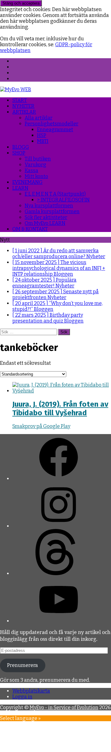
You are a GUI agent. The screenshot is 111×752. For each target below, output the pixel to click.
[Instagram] (58, 526)
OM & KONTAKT (30, 229)
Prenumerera (22, 665)
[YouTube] (58, 621)
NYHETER (23, 106)
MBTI (42, 141)
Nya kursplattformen (49, 206)
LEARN (20, 188)
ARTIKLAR (24, 112)
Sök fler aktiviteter (46, 217)
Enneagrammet (55, 129)
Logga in (22, 697)
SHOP (18, 153)
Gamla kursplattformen (52, 211)
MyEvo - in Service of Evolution (64, 707)
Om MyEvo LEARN (45, 223)
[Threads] (58, 573)
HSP (41, 135)
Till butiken (38, 159)
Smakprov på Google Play (41, 426)
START (19, 100)
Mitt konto (36, 176)
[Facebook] (58, 479)
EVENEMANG (27, 182)
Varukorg (35, 165)
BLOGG (20, 147)
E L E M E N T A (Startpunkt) (55, 194)
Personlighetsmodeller (51, 124)
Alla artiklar (38, 118)
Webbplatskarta (31, 691)
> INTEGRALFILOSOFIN (63, 200)
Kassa (31, 170)
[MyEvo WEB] (15, 89)
